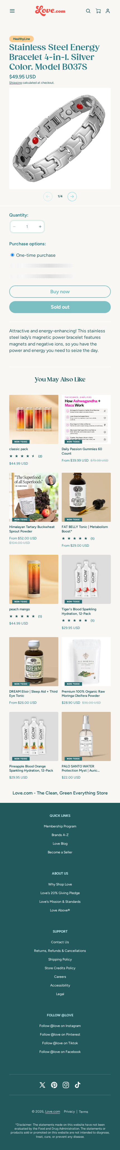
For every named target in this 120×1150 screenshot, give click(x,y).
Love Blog (60, 844)
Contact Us (60, 942)
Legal (60, 994)
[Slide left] (47, 196)
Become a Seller (60, 852)
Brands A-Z (60, 835)
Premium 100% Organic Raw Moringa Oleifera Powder (83, 694)
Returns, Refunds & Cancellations (60, 951)
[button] (12, 11)
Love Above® (60, 910)
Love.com (52, 1111)
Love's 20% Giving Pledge (60, 893)
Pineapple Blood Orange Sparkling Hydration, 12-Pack (31, 768)
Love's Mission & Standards (60, 902)
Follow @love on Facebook (60, 1052)
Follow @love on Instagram (60, 1026)
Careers (60, 977)
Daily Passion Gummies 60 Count (82, 451)
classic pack (18, 449)
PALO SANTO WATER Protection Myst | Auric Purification (79, 768)
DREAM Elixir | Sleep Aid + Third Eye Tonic (33, 694)
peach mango (19, 609)
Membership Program (60, 826)
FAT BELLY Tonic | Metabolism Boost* (85, 529)
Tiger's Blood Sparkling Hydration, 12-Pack (79, 611)
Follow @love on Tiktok (60, 1043)
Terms (83, 1112)
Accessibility (60, 985)
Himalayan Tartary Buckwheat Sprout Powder (32, 529)
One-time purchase (35, 255)
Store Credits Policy (60, 968)
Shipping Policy (60, 959)
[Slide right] (72, 196)
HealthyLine (21, 39)
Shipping (15, 83)
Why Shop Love (60, 884)
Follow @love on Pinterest (60, 1034)
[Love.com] (50, 11)
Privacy (69, 1111)
